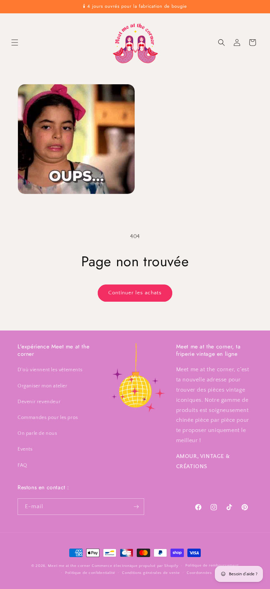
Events (25, 449)
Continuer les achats (135, 293)
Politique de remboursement (212, 565)
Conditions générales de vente (151, 573)
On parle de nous (37, 433)
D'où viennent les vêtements (50, 370)
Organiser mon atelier (43, 386)
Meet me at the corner (69, 566)
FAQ (22, 465)
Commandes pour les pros (48, 417)
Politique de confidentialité (90, 573)
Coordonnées (199, 573)
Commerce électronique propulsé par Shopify (135, 566)
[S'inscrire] (136, 506)
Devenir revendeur (39, 402)
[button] (14, 42)
